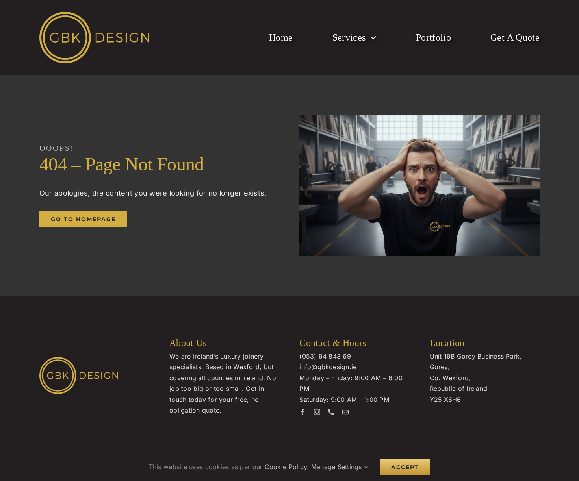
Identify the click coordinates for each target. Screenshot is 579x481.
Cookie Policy (286, 467)
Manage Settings (337, 467)
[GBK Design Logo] (94, 15)
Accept (405, 467)
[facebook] (302, 412)
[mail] (345, 412)
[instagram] (317, 412)
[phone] (331, 412)
